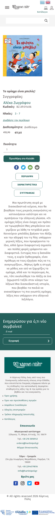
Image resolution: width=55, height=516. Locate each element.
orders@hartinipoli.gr (28, 443)
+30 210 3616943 (30, 439)
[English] (48, 3)
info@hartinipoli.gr (27, 471)
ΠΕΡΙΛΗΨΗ (27, 176)
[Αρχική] (21, 7)
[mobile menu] (7, 7)
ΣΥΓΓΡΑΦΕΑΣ (27, 192)
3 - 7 (17, 113)
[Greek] (42, 3)
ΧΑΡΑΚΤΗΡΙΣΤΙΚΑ (27, 184)
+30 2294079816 (30, 466)
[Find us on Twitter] (29, 484)
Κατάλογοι (42, 12)
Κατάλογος (9, 419)
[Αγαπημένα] (46, 8)
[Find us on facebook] (15, 484)
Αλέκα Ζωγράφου (17, 103)
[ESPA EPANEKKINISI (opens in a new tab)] (27, 512)
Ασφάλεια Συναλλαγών (15, 405)
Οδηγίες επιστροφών (14, 409)
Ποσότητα (10, 144)
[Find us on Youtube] (36, 484)
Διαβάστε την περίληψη (16, 120)
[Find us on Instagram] (22, 484)
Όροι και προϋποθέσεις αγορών (20, 400)
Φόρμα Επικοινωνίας (27, 447)
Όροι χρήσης (10, 395)
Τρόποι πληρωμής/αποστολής (19, 414)
